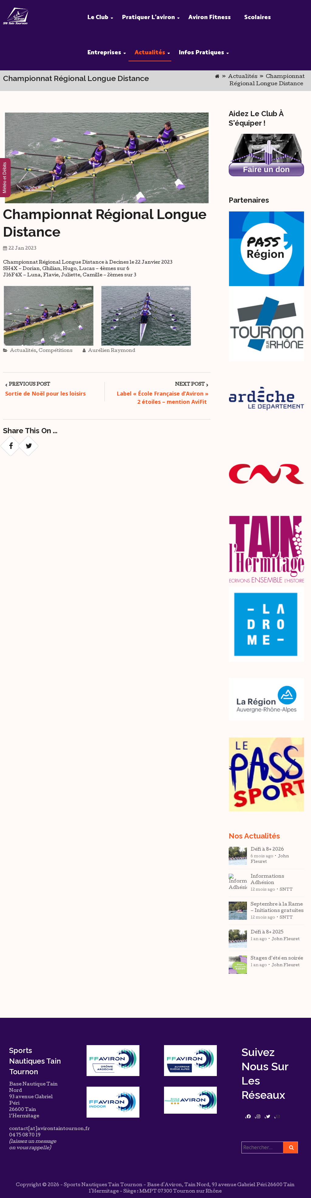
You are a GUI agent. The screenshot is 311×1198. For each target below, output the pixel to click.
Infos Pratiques (201, 53)
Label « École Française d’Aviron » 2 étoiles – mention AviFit (162, 397)
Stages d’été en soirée (277, 958)
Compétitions (56, 351)
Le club (97, 17)
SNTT (286, 890)
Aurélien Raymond (111, 351)
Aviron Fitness (209, 17)
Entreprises (104, 53)
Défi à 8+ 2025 (267, 932)
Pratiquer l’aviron (148, 17)
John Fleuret (286, 939)
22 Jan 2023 (22, 248)
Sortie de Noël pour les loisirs (45, 393)
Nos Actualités (254, 836)
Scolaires (257, 17)
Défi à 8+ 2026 (267, 849)
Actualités (150, 53)
